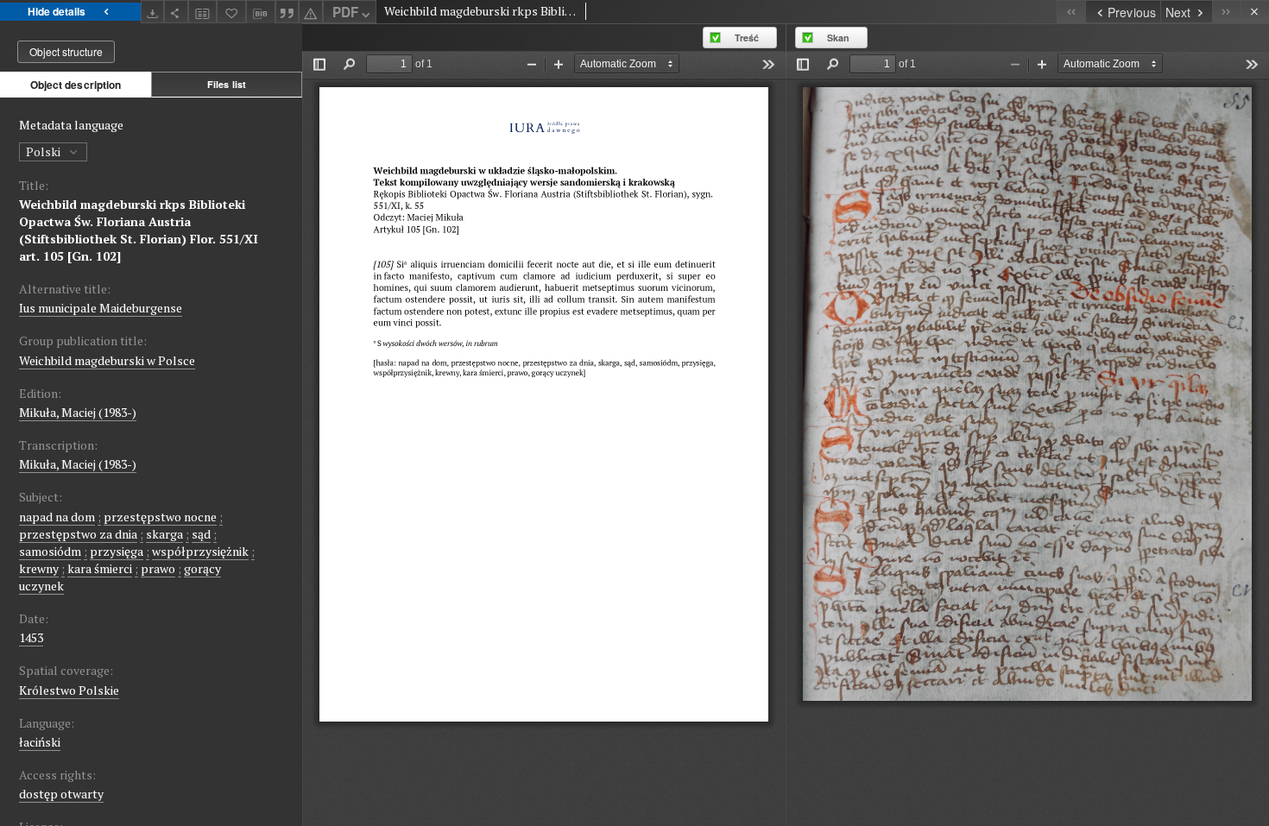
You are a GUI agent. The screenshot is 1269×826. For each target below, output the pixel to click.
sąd (201, 534)
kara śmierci (99, 568)
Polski (44, 151)
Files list (226, 84)
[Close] (1255, 11)
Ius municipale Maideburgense (100, 308)
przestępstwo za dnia (78, 534)
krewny (39, 568)
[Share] (176, 11)
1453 (31, 637)
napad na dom (57, 516)
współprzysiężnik (200, 551)
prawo (158, 568)
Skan (838, 37)
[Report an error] (311, 11)
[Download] (153, 11)
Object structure (66, 51)
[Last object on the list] (1226, 11)
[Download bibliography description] (260, 12)
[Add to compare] (203, 11)
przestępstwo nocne (160, 516)
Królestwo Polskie (69, 690)
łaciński (39, 742)
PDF (345, 12)
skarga (164, 534)
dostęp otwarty (61, 793)
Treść (747, 37)
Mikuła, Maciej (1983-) (77, 412)
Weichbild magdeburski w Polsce (107, 360)
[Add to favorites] (231, 11)
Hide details (56, 11)
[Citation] (287, 11)
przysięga (116, 551)
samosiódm (50, 551)
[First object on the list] (1071, 11)
